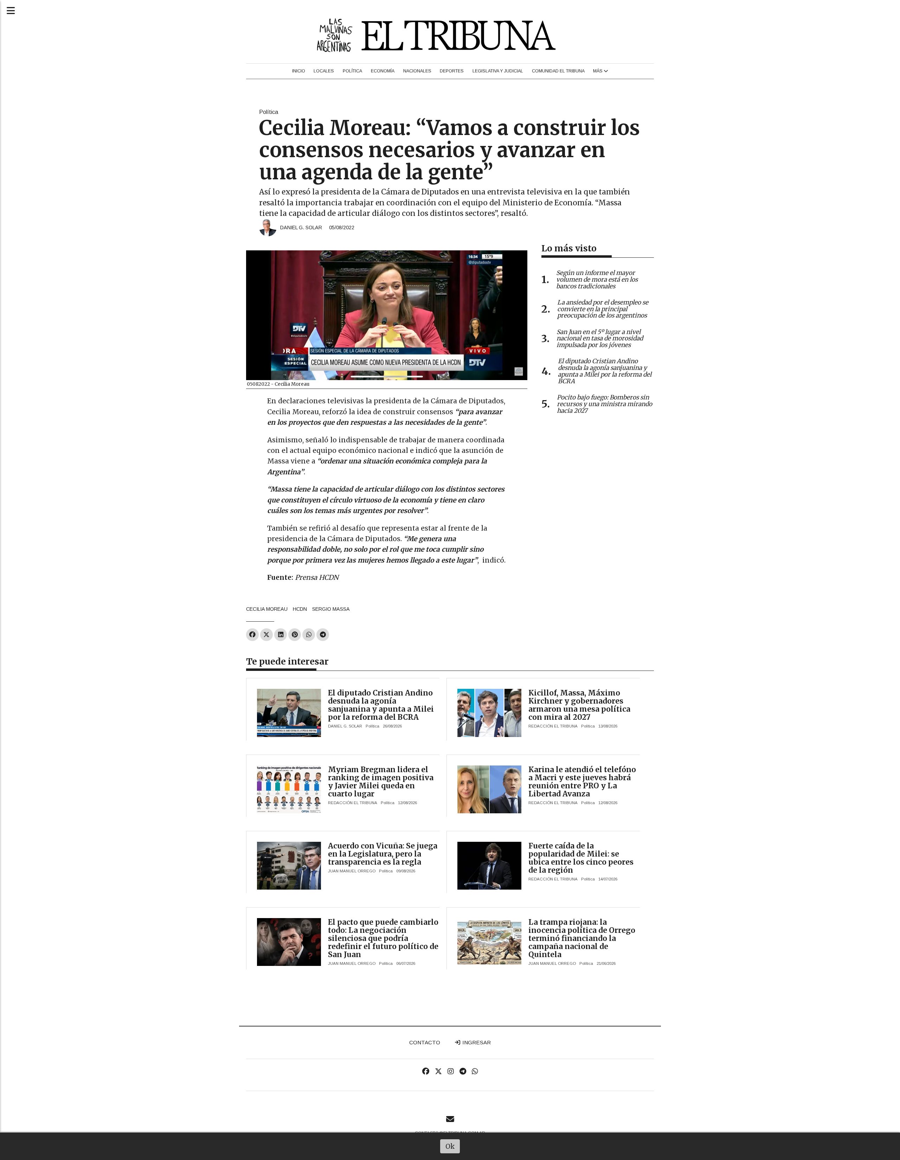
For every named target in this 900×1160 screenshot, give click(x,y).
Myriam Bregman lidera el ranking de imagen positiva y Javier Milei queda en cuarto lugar (380, 782)
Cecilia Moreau (267, 609)
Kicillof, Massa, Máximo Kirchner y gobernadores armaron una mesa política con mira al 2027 (579, 705)
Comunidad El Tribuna (558, 71)
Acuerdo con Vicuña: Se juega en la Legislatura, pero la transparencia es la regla (382, 854)
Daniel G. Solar (301, 227)
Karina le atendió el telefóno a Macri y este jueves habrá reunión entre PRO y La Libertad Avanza (582, 782)
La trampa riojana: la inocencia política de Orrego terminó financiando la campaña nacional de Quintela (581, 938)
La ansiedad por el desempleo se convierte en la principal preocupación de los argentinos (602, 309)
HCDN (300, 609)
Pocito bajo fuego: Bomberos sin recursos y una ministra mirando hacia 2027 (604, 404)
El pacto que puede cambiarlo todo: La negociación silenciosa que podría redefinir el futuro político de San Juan (383, 938)
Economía (382, 71)
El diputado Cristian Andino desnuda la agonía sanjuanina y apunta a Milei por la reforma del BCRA (381, 705)
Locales (324, 71)
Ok (450, 1146)
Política (352, 71)
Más (598, 71)
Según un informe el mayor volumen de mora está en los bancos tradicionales (597, 279)
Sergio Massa (331, 609)
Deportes (452, 71)
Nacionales (417, 71)
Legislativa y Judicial (497, 71)
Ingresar (476, 1042)
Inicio (298, 71)
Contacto (424, 1042)
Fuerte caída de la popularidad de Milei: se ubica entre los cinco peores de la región (581, 858)
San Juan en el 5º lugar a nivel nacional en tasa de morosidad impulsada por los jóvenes (600, 338)
